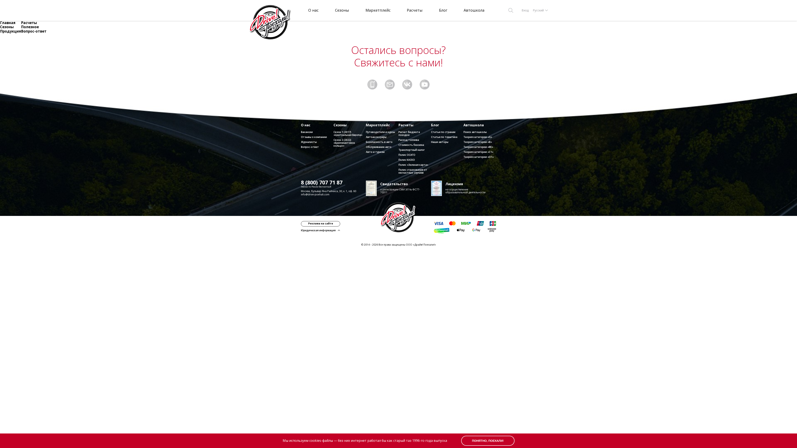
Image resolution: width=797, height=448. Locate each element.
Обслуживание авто (378, 147)
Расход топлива (408, 140)
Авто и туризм (375, 152)
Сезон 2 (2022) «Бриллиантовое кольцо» (344, 142)
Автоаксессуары (376, 137)
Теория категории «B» (477, 142)
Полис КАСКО (406, 160)
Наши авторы (439, 142)
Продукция (10, 31)
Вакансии (307, 132)
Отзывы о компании (314, 137)
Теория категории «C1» (478, 152)
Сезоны (342, 10)
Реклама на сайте (320, 223)
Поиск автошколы (475, 132)
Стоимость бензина (411, 145)
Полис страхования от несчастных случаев (412, 171)
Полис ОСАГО (406, 155)
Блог (443, 10)
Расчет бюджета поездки (409, 133)
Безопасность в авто (379, 142)
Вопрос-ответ (33, 31)
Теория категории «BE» (478, 147)
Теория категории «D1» (478, 157)
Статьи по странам (443, 132)
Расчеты (415, 10)
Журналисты (309, 142)
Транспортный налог (411, 150)
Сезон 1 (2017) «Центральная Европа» (348, 133)
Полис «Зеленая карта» (413, 165)
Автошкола (474, 10)
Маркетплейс (378, 10)
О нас (313, 10)
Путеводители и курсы (380, 132)
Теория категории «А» (477, 137)
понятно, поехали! (488, 440)
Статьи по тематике (444, 137)
